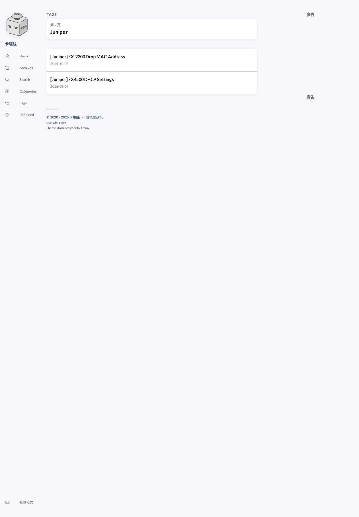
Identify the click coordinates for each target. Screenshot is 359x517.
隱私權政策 (94, 117)
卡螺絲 (11, 43)
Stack (60, 128)
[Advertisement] (310, 51)
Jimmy (85, 128)
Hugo (62, 123)
